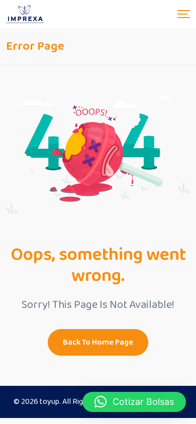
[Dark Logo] (25, 14)
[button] (134, 402)
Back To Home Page (98, 342)
